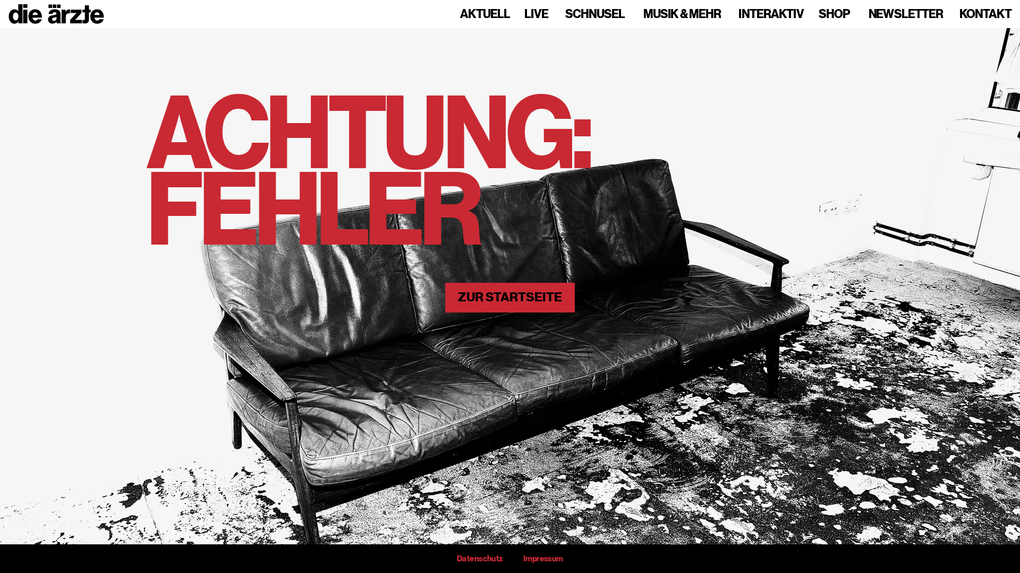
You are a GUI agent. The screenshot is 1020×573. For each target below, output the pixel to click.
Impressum (543, 558)
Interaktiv (771, 14)
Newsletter (906, 14)
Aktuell (485, 14)
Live (536, 14)
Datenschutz (480, 558)
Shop (834, 14)
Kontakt (985, 14)
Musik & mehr (682, 14)
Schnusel (595, 14)
